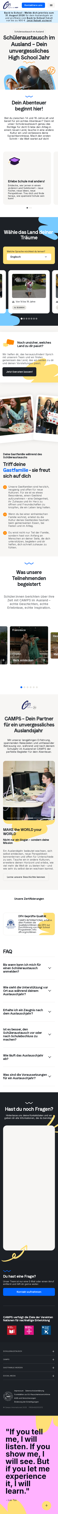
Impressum (19, 1391)
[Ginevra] (31, 687)
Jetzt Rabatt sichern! (39, 20)
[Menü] (51, 5)
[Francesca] (21, 687)
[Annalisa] (37, 687)
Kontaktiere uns (33, 5)
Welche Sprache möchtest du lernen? (26, 251)
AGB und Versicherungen (25, 1398)
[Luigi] (27, 687)
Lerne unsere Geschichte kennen (26, 877)
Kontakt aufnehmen (29, 1291)
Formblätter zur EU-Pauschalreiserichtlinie (32, 1394)
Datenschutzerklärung (34, 1391)
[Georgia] (24, 687)
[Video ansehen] (29, 77)
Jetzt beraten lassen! (19, 371)
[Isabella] (34, 687)
